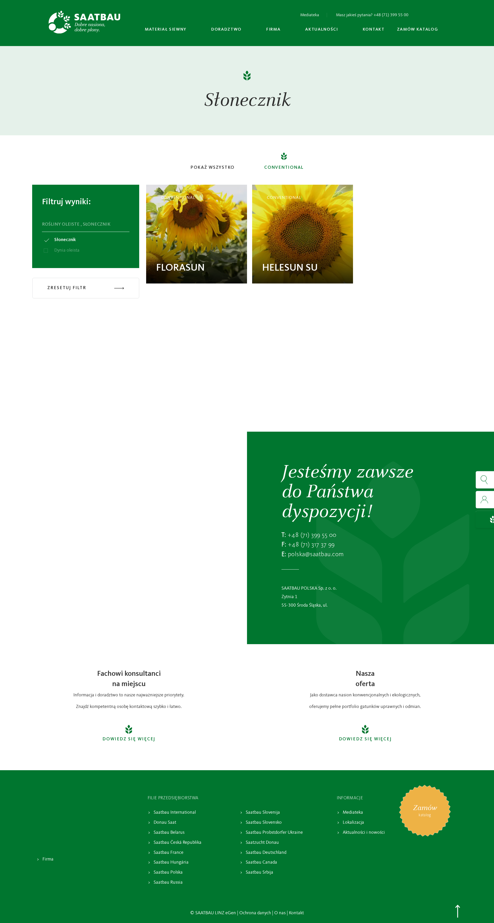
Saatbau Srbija (259, 872)
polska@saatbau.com (316, 554)
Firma (48, 859)
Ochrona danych (255, 913)
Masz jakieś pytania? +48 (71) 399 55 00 (372, 15)
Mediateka (309, 15)
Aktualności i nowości (364, 832)
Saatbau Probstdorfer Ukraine (274, 832)
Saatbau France (168, 852)
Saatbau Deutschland (266, 852)
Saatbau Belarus (169, 832)
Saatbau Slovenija (263, 812)
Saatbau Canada (261, 862)
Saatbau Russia (168, 882)
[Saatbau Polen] (84, 22)
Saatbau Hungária (171, 862)
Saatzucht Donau (262, 842)
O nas (280, 913)
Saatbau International (175, 812)
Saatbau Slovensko (264, 822)
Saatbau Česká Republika (177, 842)
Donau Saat (165, 822)
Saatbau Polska (168, 872)
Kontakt (296, 913)
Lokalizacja (353, 822)
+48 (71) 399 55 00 (312, 535)
